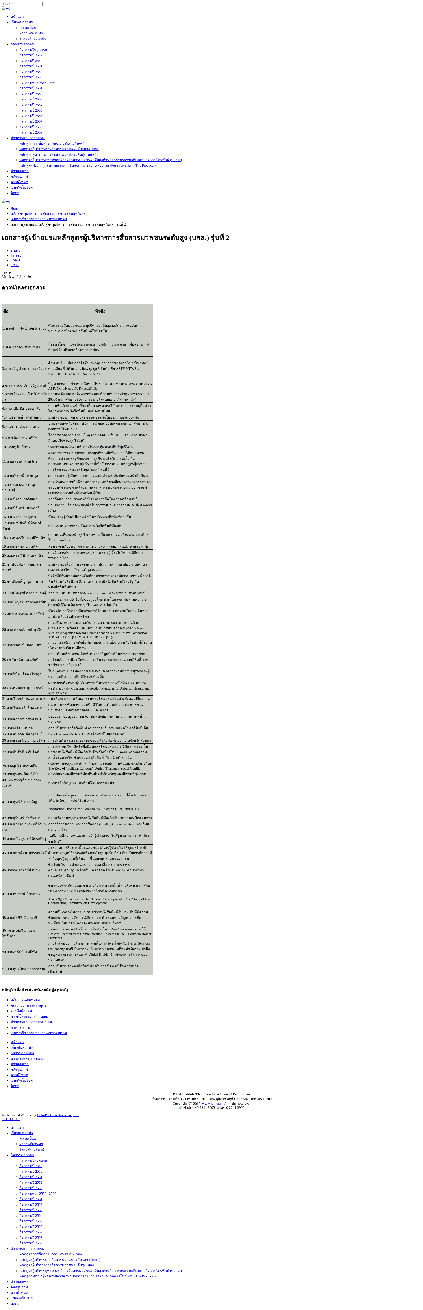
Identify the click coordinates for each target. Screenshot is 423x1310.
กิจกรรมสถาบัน (22, 44)
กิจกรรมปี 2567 (30, 121)
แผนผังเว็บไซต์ (22, 187)
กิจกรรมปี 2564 (30, 105)
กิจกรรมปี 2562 (30, 94)
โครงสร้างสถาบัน (32, 39)
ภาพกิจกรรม (20, 1027)
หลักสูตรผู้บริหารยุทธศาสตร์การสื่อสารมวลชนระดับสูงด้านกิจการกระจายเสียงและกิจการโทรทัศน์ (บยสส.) (100, 160)
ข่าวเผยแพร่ (20, 171)
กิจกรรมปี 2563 (30, 99)
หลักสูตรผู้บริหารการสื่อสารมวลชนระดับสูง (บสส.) (57, 154)
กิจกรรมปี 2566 (30, 116)
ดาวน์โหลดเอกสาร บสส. (29, 1016)
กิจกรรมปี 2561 (30, 88)
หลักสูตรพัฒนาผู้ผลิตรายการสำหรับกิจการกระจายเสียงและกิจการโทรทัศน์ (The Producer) (87, 165)
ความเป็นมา (28, 28)
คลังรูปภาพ (19, 176)
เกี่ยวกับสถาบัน (22, 22)
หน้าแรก (17, 17)
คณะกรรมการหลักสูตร (28, 1005)
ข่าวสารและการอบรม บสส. (32, 1022)
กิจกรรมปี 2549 (30, 55)
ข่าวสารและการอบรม (28, 138)
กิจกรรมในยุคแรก (33, 50)
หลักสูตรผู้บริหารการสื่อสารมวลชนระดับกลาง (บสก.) (59, 149)
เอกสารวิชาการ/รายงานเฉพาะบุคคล (39, 219)
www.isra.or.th (212, 1103)
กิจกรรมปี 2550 (30, 61)
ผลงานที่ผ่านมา (31, 33)
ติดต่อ (15, 193)
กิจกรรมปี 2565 (30, 110)
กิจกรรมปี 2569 (30, 132)
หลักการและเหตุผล (25, 1000)
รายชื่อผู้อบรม (21, 1011)
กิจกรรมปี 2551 (30, 66)
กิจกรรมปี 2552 (30, 72)
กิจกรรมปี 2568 (30, 127)
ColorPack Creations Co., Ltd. (58, 1115)
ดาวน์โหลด (19, 182)
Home (15, 208)
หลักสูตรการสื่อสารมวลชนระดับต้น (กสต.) (51, 143)
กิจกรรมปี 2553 (30, 77)
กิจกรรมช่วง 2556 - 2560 (37, 83)
